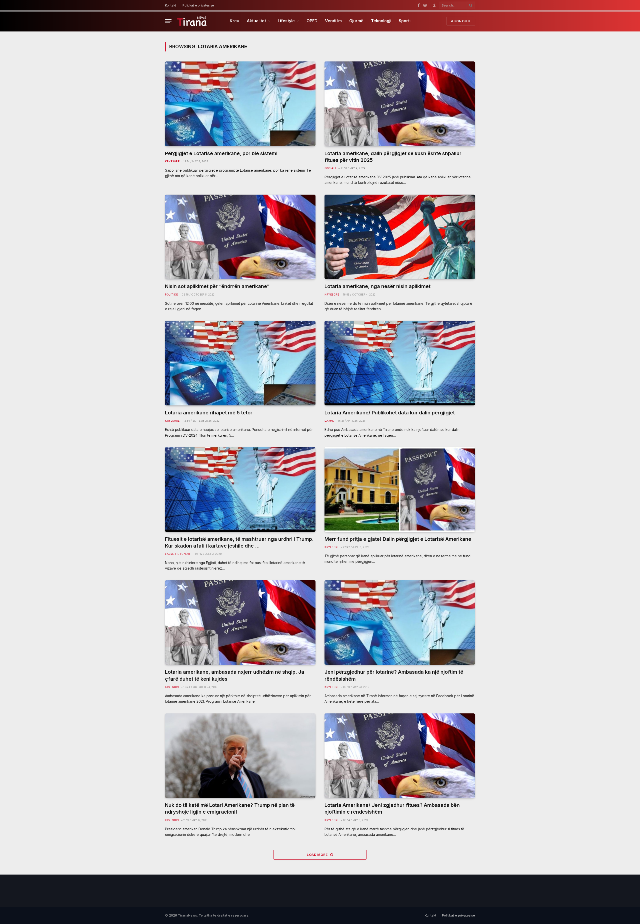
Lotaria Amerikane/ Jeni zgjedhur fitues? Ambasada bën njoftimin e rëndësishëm (392, 808)
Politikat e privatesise (198, 5)
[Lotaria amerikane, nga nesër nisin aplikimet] (399, 237)
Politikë (171, 294)
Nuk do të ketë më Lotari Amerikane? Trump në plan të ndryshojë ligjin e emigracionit (230, 808)
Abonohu (460, 21)
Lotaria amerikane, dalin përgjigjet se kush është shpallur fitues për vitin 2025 (393, 156)
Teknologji (381, 20)
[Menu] (168, 21)
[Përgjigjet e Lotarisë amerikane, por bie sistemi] (240, 103)
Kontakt (170, 5)
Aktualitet (256, 20)
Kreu (234, 20)
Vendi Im (333, 20)
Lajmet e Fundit (178, 553)
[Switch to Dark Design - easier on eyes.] (434, 5)
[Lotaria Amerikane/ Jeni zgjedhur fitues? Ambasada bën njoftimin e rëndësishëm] (399, 755)
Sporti (404, 20)
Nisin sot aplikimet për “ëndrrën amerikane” (217, 286)
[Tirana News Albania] (191, 21)
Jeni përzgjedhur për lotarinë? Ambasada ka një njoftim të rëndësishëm (393, 675)
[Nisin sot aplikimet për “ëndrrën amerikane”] (240, 237)
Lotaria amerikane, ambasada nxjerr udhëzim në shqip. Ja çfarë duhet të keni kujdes (234, 675)
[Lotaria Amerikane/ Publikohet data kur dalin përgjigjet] (399, 363)
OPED (312, 20)
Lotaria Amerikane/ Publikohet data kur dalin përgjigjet (389, 413)
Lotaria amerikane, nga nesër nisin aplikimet (377, 286)
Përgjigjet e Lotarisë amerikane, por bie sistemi (221, 153)
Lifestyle (286, 20)
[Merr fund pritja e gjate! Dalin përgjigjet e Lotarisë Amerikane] (399, 489)
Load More (317, 855)
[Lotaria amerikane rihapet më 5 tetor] (240, 363)
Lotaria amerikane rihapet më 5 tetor (208, 413)
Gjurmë (356, 20)
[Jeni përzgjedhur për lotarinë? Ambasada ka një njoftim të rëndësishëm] (399, 622)
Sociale (330, 168)
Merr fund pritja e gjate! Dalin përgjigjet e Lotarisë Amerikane (397, 539)
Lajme (329, 420)
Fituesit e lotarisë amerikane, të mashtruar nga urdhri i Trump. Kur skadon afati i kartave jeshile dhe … (239, 542)
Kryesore (172, 161)
